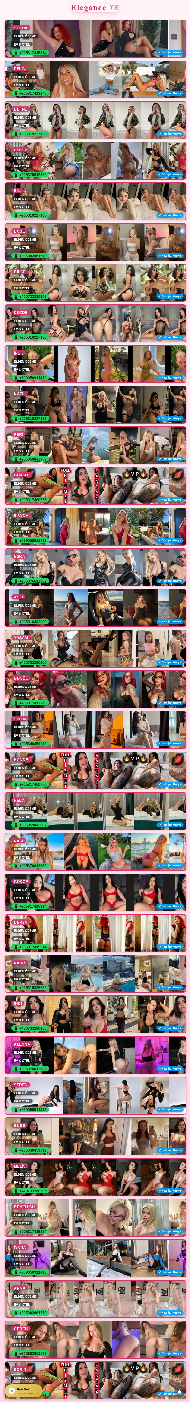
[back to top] (179, 1391)
